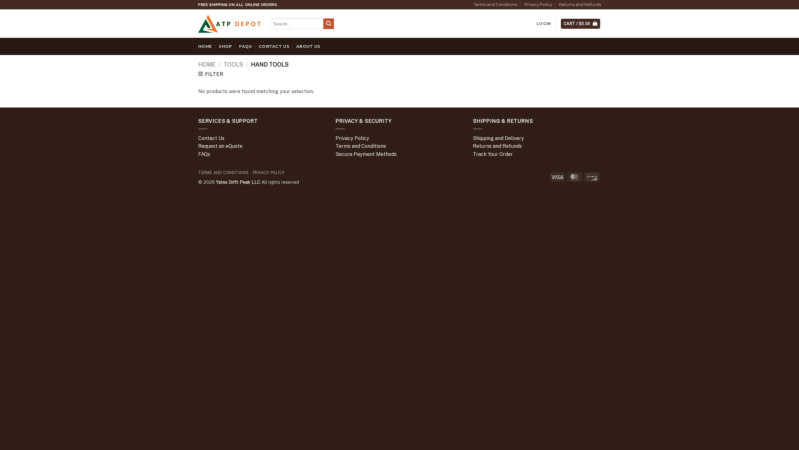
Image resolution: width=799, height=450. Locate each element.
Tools (233, 64)
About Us (308, 46)
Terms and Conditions (495, 4)
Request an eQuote (220, 146)
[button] (544, 24)
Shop (225, 46)
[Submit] (328, 23)
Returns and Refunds (580, 4)
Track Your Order (493, 154)
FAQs (245, 46)
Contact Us (274, 46)
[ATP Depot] (229, 24)
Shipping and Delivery (498, 138)
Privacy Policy (538, 4)
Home (205, 46)
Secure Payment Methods (366, 154)
